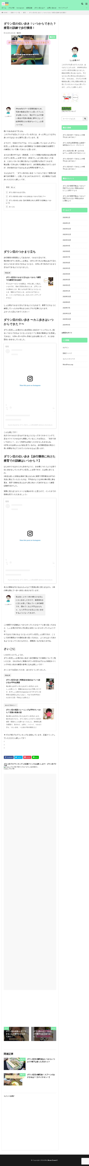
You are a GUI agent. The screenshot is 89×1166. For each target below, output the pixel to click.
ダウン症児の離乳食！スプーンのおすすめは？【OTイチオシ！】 (41, 1075)
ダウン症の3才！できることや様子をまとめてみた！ (74, 136)
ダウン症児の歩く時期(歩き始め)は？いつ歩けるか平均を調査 (23, 681)
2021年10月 (67, 240)
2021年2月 (66, 285)
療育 (24, 12)
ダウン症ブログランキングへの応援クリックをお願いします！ (25, 764)
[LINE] (35, 757)
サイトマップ (63, 8)
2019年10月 (67, 319)
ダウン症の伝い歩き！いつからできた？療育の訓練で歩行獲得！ (48, 12)
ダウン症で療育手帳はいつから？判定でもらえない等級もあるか (74, 187)
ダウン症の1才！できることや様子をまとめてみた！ (74, 168)
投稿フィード (67, 353)
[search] (85, 118)
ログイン (66, 347)
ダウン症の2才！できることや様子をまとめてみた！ (74, 160)
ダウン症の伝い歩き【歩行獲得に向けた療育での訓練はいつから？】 (28, 201)
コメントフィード (69, 359)
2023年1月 (66, 217)
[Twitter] (18, 757)
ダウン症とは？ (39, 8)
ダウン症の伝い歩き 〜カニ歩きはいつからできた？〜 (26, 196)
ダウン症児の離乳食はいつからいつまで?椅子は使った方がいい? (41, 1060)
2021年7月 (66, 257)
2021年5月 (66, 268)
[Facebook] (9, 757)
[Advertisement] (30, 86)
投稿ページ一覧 (15, 12)
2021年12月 (67, 229)
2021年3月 (66, 279)
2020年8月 (66, 302)
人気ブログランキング (69, 111)
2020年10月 (67, 296)
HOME (5, 12)
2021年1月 (66, 291)
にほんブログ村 (9, 769)
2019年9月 (66, 325)
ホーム (4, 8)
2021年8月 (66, 251)
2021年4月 (66, 274)
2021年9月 (66, 246)
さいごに (10, 207)
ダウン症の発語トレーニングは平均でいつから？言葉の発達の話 (23, 711)
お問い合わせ (51, 8)
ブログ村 (11, 8)
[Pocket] (27, 757)
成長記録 (29, 8)
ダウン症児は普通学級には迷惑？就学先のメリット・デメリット (74, 144)
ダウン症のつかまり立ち (16, 192)
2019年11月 (67, 313)
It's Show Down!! (51, 1160)
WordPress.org (68, 364)
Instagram (20, 8)
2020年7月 (66, 308)
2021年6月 (66, 263)
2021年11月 (67, 234)
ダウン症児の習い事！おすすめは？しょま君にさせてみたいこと (74, 152)
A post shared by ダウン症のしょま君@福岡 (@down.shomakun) (30, 425)
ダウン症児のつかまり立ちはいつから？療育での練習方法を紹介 (23, 278)
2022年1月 (66, 223)
